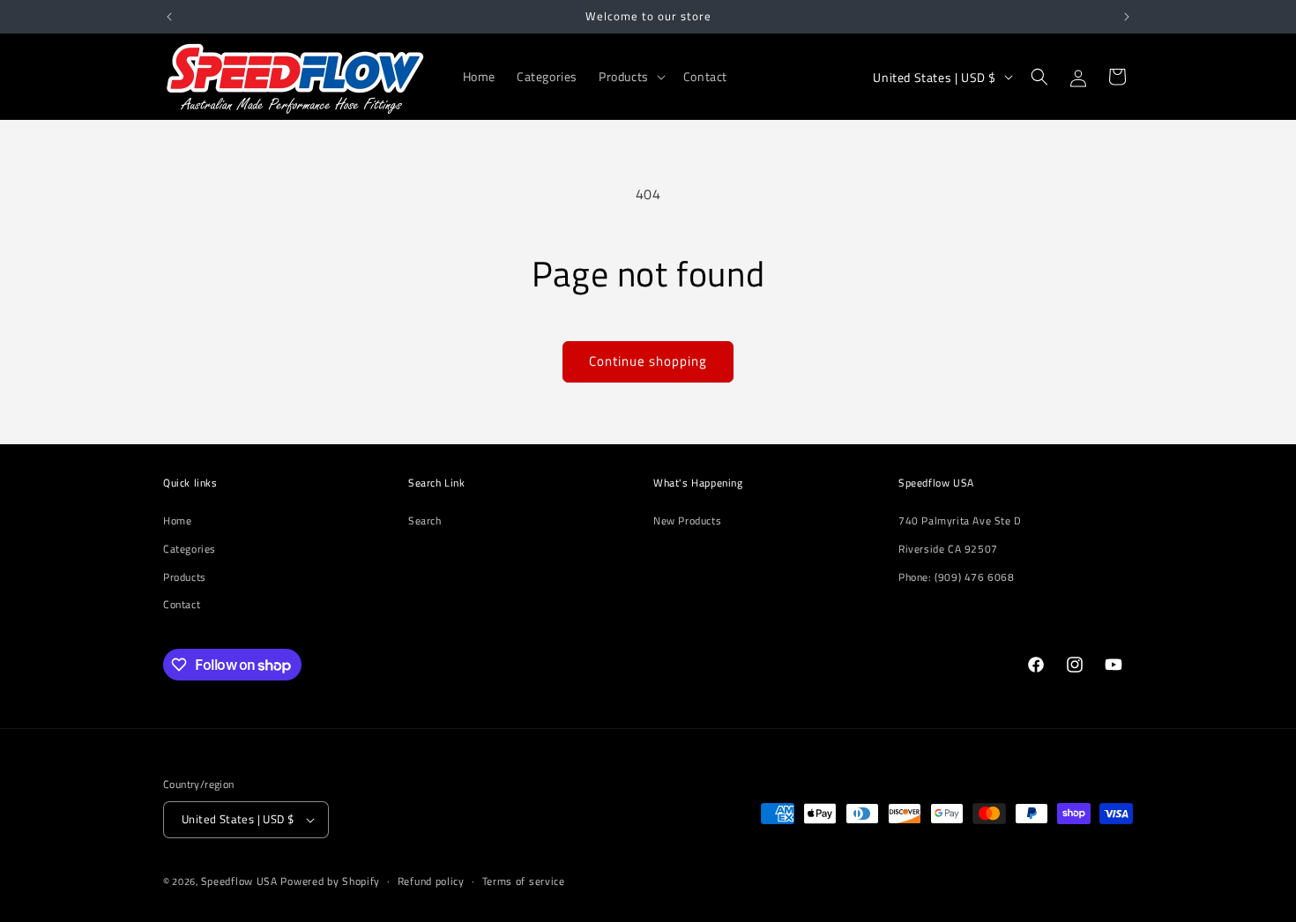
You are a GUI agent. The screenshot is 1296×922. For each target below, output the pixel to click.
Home (177, 520)
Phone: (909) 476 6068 (956, 577)
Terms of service (523, 881)
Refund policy (431, 881)
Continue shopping (648, 361)
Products (184, 577)
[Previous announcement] (169, 16)
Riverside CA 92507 (948, 548)
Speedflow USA (239, 881)
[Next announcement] (1126, 16)
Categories (189, 548)
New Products (687, 520)
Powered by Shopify (330, 881)
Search (425, 520)
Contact (181, 604)
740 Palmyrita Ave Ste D (960, 520)
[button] (630, 76)
